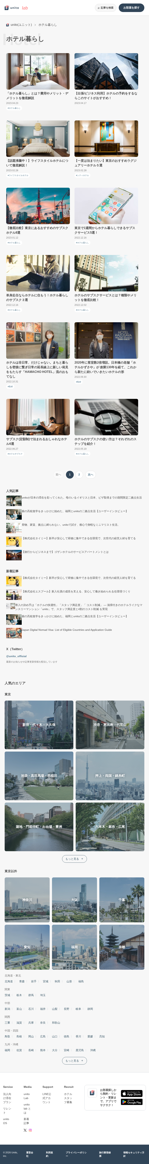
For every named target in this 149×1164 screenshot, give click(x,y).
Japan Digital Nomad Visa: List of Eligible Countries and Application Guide (67, 629)
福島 (81, 981)
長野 (66, 1008)
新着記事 (26, 1121)
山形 (69, 981)
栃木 (19, 995)
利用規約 (49, 1154)
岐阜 (78, 1008)
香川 (78, 1036)
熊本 (43, 1050)
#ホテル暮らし (14, 108)
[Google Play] (132, 1101)
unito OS (6, 1121)
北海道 (9, 981)
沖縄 (93, 1050)
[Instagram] (30, 1130)
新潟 (7, 1008)
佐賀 (19, 1050)
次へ (90, 474)
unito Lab (27, 1096)
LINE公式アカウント (46, 1098)
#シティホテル (82, 175)
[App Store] (132, 1093)
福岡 (7, 1050)
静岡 (90, 1008)
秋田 (57, 981)
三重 (7, 1022)
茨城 (7, 995)
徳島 (66, 1036)
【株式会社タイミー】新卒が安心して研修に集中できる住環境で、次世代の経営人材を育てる (79, 538)
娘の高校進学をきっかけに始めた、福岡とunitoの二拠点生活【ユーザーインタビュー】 (75, 511)
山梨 (54, 1008)
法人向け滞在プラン (7, 1098)
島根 (19, 1036)
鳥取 (7, 1036)
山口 (54, 1036)
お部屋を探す (131, 7)
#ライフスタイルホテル (18, 175)
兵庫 (31, 1022)
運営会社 (29, 1154)
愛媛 (90, 1036)
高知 (102, 1036)
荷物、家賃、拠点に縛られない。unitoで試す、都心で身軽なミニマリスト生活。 (71, 524)
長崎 (31, 1050)
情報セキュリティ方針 (133, 1154)
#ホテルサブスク (15, 454)
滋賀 (19, 1022)
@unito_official (16, 656)
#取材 (10, 386)
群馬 (31, 995)
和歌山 (56, 1022)
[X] (25, 1130)
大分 (54, 1050)
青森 (22, 981)
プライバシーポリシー (76, 1154)
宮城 (45, 981)
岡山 (31, 1036)
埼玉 (43, 995)
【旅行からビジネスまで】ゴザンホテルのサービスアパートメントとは (65, 551)
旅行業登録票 (105, 1154)
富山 (19, 1008)
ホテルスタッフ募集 (68, 1098)
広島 (43, 1036)
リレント (7, 1110)
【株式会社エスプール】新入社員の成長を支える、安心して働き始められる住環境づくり (76, 591)
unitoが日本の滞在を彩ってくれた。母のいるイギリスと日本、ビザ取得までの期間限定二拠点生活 (82, 497)
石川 (31, 1008)
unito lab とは (27, 1108)
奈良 (43, 1022)
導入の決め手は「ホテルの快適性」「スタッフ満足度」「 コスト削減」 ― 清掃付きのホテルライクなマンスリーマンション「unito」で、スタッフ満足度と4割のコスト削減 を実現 (78, 607)
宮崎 (66, 1050)
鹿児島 (80, 1050)
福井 (43, 1008)
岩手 (33, 981)
